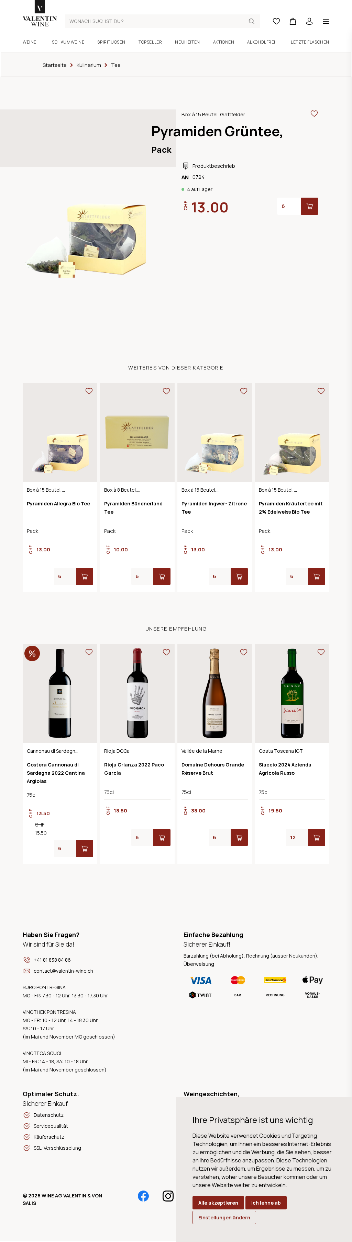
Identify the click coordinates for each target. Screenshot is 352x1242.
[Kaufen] (309, 206)
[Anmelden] (309, 21)
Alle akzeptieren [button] (218, 1202)
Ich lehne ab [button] (266, 1202)
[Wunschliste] (276, 21)
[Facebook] (143, 1196)
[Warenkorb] (293, 21)
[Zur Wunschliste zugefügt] (314, 113)
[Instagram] (168, 1196)
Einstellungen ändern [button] (224, 1217)
